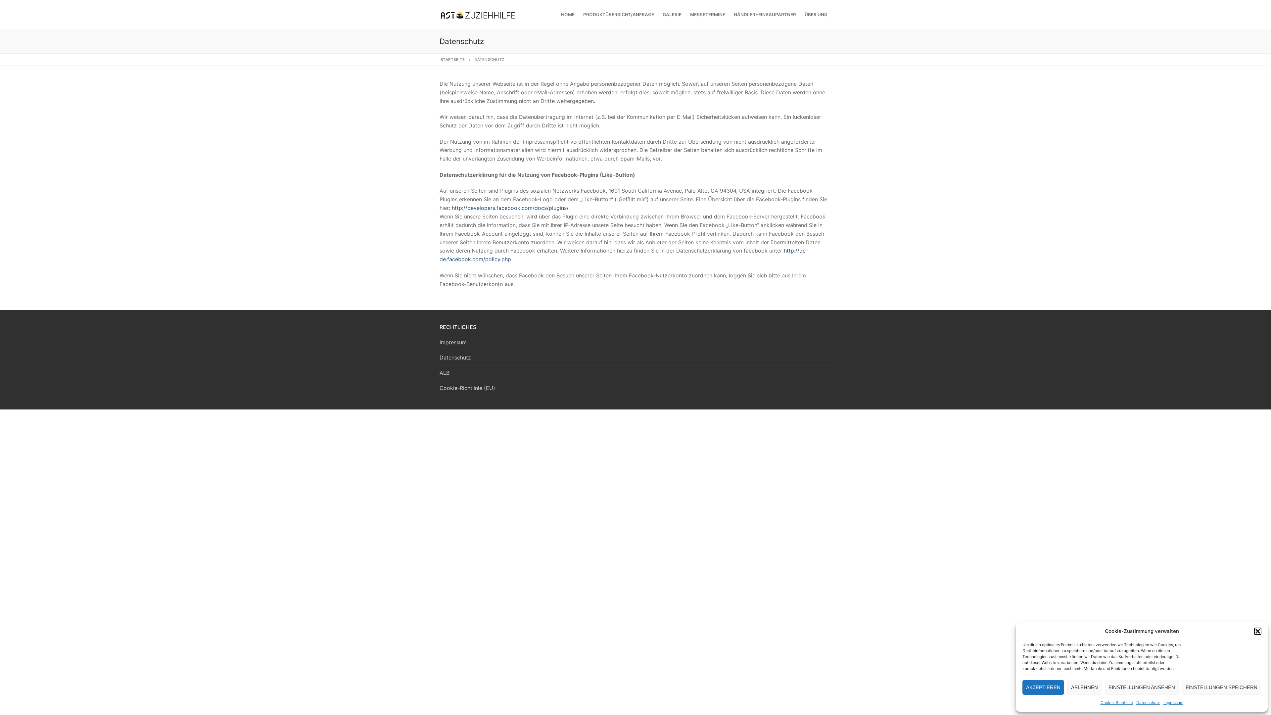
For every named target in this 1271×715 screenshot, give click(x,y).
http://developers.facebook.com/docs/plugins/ (510, 208)
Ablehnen (1084, 687)
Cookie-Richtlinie (1117, 702)
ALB (444, 372)
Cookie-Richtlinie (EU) (467, 388)
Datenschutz (1148, 702)
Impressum (1173, 702)
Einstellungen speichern (1221, 687)
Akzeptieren (1043, 687)
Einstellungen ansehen (1141, 687)
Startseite (453, 59)
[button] (1257, 631)
